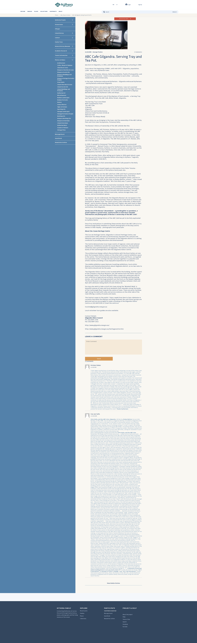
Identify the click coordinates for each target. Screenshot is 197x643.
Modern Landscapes (63, 98)
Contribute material (110, 611)
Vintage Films (61, 130)
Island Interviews (62, 123)
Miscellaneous (61, 95)
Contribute (53, 11)
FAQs (124, 617)
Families (29, 11)
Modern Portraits (62, 100)
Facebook (125, 624)
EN (113, 4)
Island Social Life (62, 87)
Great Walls (61, 82)
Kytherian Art (61, 93)
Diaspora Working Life (64, 118)
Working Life (61, 116)
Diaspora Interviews (63, 121)
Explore (22, 11)
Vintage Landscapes (63, 111)
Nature (59, 102)
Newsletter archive (109, 618)
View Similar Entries (113, 583)
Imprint (125, 622)
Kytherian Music (62, 125)
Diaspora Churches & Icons (65, 70)
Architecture (61, 63)
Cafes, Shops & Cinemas (65, 15)
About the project (128, 614)
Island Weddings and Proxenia (63, 90)
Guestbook (107, 616)
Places (36, 11)
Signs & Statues (62, 107)
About (60, 11)
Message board (108, 613)
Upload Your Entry (123, 18)
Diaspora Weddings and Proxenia (64, 75)
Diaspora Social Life (63, 72)
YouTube (125, 627)
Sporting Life (61, 109)
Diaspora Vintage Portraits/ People (65, 79)
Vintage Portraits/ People (65, 114)
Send (99, 359)
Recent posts (83, 611)
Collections (44, 11)
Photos (56, 15)
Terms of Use (126, 619)
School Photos (61, 104)
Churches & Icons (62, 67)
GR (117, 4)
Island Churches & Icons (64, 84)
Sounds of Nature (62, 128)
